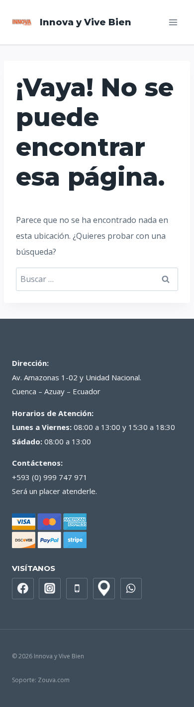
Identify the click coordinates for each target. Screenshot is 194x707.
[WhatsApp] (131, 589)
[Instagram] (50, 589)
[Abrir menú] (173, 22)
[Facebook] (23, 589)
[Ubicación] (104, 589)
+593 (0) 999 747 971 (50, 477)
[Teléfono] (77, 589)
